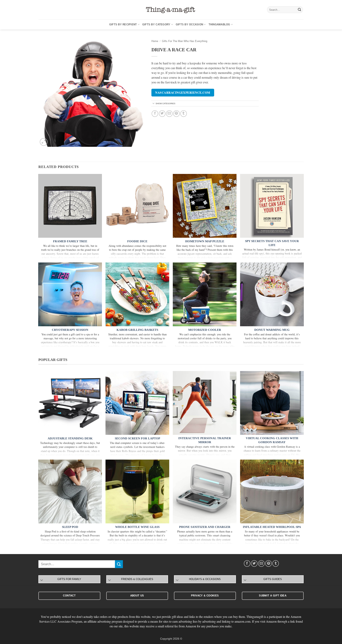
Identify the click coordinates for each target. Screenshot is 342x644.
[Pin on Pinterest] (176, 113)
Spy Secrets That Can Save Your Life (272, 243)
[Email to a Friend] (169, 113)
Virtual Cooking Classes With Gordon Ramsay (272, 440)
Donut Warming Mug (272, 329)
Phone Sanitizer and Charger (204, 527)
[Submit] (299, 9)
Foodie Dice (137, 241)
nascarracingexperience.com (182, 92)
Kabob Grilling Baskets (137, 329)
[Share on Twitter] (162, 113)
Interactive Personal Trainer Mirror (204, 440)
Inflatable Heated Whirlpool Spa (272, 527)
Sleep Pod (70, 527)
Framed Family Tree (70, 241)
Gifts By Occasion (189, 24)
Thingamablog (219, 24)
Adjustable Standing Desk (70, 438)
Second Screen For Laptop (137, 438)
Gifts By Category (156, 24)
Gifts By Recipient (123, 24)
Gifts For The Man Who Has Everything (184, 41)
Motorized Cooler (204, 329)
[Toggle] (153, 103)
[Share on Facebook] (155, 113)
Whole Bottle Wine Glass (137, 527)
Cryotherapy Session (70, 329)
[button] (44, 142)
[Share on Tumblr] (183, 113)
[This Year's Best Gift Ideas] (171, 10)
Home (154, 41)
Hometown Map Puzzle (204, 241)
